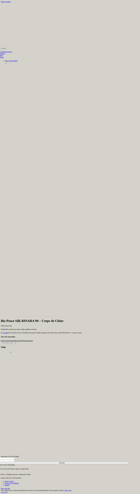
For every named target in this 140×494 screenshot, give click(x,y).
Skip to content (6, 2)
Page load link (5, 488)
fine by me (68, 490)
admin (5, 333)
